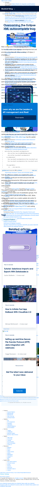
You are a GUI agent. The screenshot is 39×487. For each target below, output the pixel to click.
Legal (1, 472)
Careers (9, 470)
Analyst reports (10, 451)
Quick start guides (11, 443)
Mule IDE (17, 131)
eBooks (9, 453)
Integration (9, 423)
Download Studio (11, 417)
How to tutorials (19, 20)
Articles (9, 457)
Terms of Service (6, 472)
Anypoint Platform (9, 219)
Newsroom (9, 467)
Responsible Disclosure (25, 472)
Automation (9, 424)
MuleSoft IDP (10, 414)
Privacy (12, 472)
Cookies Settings (4, 474)
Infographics (10, 455)
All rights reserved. (19, 478)
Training (9, 430)
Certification (9, 431)
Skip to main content (6, 0)
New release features (12, 461)
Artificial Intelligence (11, 426)
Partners (9, 465)
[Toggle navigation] (14, 9)
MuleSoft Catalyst (11, 433)
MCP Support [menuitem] (32, 5)
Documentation (10, 441)
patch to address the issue (15, 92)
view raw (34, 170)
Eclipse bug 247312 (20, 206)
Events (8, 464)
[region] (19, 159)
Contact (18, 472)
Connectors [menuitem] (25, 5)
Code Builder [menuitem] (14, 5)
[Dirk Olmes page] (12, 35)
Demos (8, 448)
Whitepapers (10, 454)
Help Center (10, 437)
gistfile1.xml (5, 170)
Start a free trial (10, 416)
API (8, 420)
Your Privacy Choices (5, 476)
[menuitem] (23, 4)
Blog (8, 458)
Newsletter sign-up (11, 468)
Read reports (19, 117)
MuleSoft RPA (10, 413)
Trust (15, 472)
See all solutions (10, 427)
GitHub (20, 170)
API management (11, 421)
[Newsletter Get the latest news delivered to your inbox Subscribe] (19, 395)
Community (9, 438)
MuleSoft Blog (7, 9)
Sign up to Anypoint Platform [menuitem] (17, 12)
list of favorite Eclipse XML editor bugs (13, 137)
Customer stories (11, 463)
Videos (8, 450)
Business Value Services (12, 434)
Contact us (9, 444)
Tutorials (9, 440)
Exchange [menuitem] (19, 5)
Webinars (9, 447)
